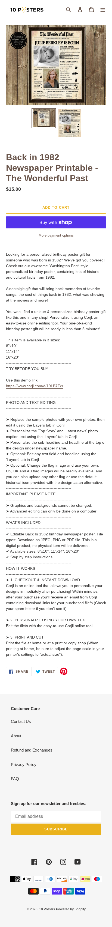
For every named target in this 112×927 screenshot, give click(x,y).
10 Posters (47, 909)
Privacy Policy (23, 764)
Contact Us (21, 721)
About (16, 736)
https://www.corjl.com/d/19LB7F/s (34, 386)
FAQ (15, 778)
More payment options (56, 235)
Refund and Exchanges (31, 750)
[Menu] (102, 9)
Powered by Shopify (71, 909)
